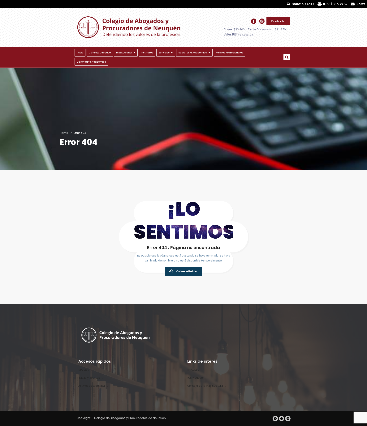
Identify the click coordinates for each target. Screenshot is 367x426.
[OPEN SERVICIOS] (172, 53)
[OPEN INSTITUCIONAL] (134, 53)
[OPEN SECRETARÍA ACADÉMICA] (209, 53)
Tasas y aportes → (91, 377)
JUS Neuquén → (197, 377)
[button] (286, 57)
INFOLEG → (195, 369)
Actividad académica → (93, 385)
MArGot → (85, 369)
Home (64, 133)
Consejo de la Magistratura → (207, 385)
